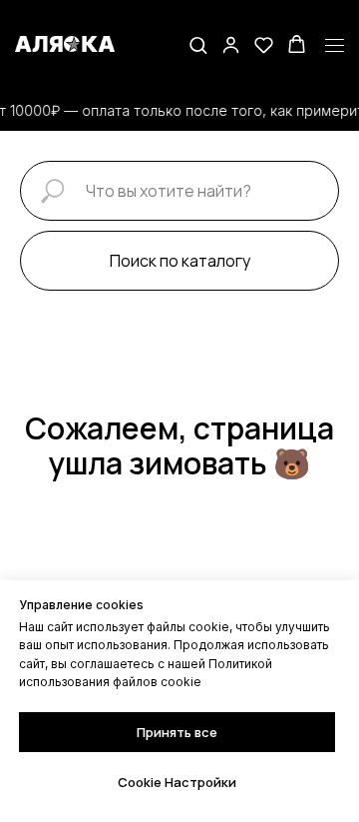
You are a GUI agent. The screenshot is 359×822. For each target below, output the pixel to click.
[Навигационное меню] (334, 46)
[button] (197, 44)
